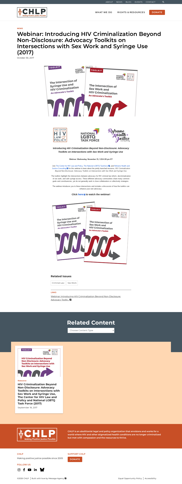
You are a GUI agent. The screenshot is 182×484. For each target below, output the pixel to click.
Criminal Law (58, 283)
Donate (75, 459)
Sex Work (72, 283)
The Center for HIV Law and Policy (69, 166)
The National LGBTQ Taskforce (96, 166)
